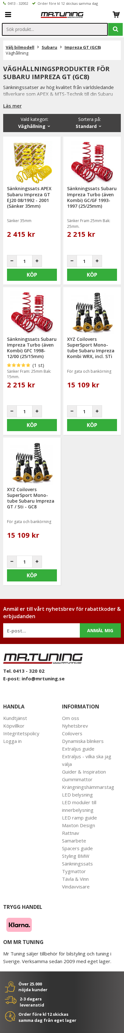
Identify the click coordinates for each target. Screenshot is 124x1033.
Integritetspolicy (21, 733)
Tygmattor (74, 871)
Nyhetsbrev (75, 725)
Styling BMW (75, 856)
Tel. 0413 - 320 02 (24, 671)
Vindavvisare (76, 886)
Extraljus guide (78, 748)
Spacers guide (77, 848)
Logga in (12, 741)
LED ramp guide (79, 817)
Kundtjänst (15, 718)
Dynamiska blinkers (83, 741)
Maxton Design (78, 825)
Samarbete (74, 840)
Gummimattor (77, 779)
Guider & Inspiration (84, 771)
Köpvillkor (13, 725)
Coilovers (72, 733)
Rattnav (70, 833)
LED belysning (77, 794)
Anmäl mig (100, 630)
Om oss (70, 718)
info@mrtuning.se (43, 678)
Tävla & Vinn (75, 879)
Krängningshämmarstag (88, 787)
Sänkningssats (77, 863)
